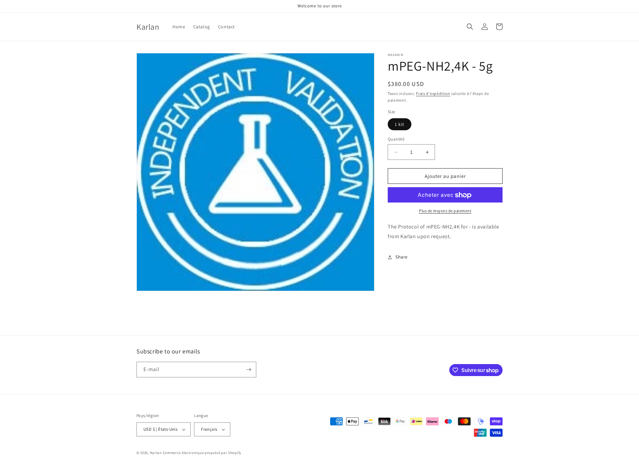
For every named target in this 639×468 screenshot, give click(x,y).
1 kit (399, 124)
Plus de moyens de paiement (445, 211)
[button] (470, 26)
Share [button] (401, 257)
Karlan (156, 452)
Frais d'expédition (433, 93)
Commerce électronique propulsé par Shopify (202, 452)
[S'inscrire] (248, 369)
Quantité (396, 139)
